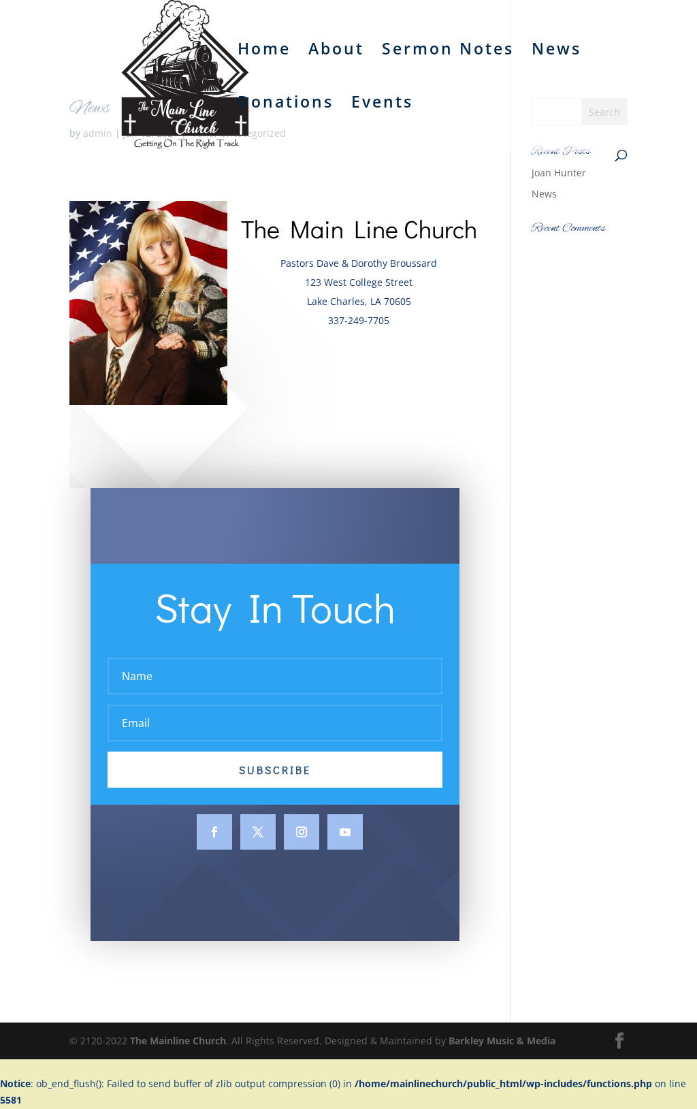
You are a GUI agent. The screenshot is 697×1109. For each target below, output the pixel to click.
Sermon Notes (448, 51)
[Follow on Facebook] (214, 832)
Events (382, 104)
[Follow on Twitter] (258, 832)
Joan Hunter (559, 172)
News (556, 51)
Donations (286, 104)
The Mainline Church (178, 1040)
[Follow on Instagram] (301, 832)
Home (264, 51)
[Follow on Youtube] (345, 832)
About (336, 51)
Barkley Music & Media (502, 1040)
